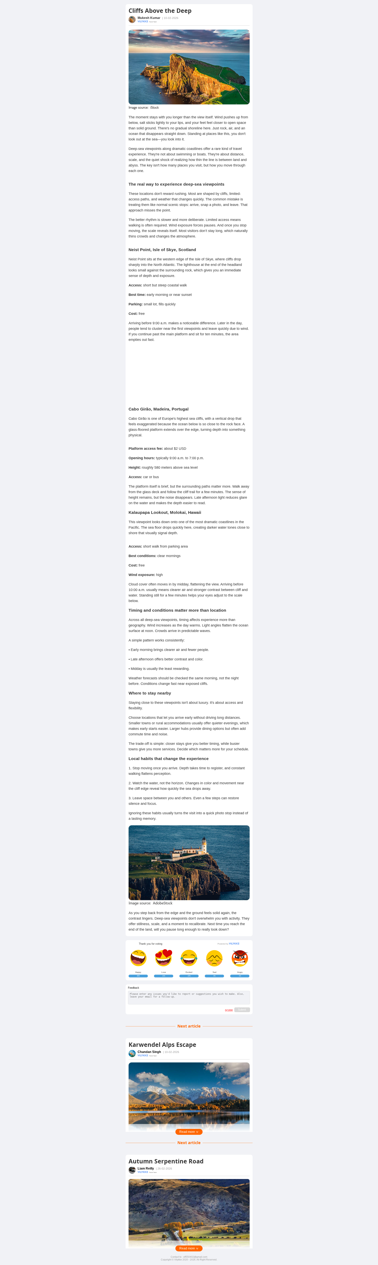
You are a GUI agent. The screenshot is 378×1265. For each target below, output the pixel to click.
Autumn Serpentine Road (166, 1161)
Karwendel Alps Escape (162, 1045)
